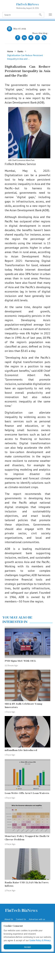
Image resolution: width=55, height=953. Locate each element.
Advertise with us (37, 919)
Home (10, 51)
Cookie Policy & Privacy (40, 940)
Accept (27, 946)
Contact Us (21, 919)
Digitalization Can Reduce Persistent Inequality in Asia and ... (25, 57)
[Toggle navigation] (50, 15)
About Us (9, 919)
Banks (20, 51)
